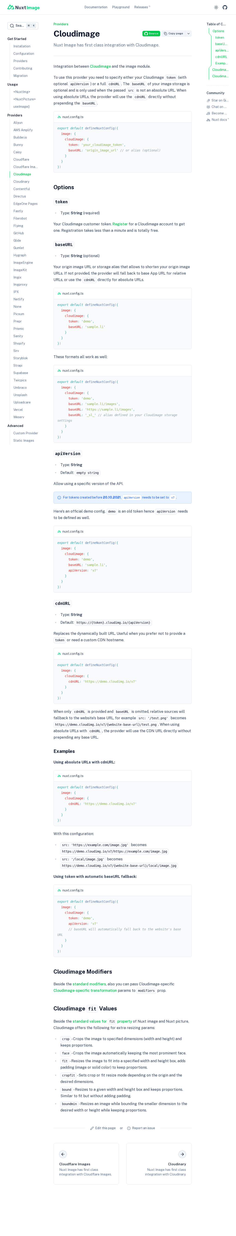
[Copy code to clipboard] (186, 117)
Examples (64, 751)
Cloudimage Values (85, 1008)
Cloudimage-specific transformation (85, 990)
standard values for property (102, 1021)
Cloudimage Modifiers (82, 971)
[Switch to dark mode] (216, 7)
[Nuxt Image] (23, 7)
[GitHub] (225, 7)
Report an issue (143, 1128)
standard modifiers (89, 984)
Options (63, 187)
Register (120, 224)
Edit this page (105, 1128)
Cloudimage (100, 66)
